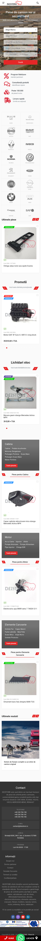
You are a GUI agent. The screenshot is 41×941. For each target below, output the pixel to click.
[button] (6, 348)
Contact (10, 868)
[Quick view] (37, 226)
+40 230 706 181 (21, 814)
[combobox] (20, 30)
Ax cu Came (9, 542)
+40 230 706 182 (21, 817)
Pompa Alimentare (27, 544)
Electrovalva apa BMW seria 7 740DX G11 (20, 609)
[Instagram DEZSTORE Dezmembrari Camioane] (18, 917)
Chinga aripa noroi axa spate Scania (18, 266)
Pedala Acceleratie (19, 448)
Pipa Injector (9, 547)
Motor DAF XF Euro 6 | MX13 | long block (20, 335)
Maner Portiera (10, 460)
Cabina (9, 444)
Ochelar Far (9, 629)
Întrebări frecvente (10, 871)
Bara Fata (21, 632)
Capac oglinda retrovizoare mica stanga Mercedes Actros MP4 (20, 522)
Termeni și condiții (10, 875)
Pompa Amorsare (11, 544)
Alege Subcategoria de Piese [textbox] (16, 54)
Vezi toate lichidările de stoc (20, 368)
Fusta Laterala (10, 632)
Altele (25, 542)
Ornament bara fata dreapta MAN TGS (19, 702)
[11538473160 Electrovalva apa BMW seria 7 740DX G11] (20, 586)
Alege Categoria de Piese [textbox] (15, 48)
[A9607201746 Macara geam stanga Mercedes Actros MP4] (20, 392)
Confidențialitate (10, 878)
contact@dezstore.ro (20, 826)
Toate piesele (11, 465)
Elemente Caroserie (16, 624)
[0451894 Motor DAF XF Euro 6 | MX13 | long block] (20, 312)
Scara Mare (25, 454)
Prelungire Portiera (12, 454)
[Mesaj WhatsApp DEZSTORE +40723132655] (20, 939)
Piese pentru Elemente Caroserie (20, 653)
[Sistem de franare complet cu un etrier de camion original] (20, 740)
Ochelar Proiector (11, 638)
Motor (8, 537)
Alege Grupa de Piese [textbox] (13, 42)
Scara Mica (9, 635)
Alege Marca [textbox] (10, 30)
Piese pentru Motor (20, 562)
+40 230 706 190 (21, 812)
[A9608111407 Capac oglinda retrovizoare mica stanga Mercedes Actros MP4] (20, 498)
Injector (19, 542)
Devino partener (10, 864)
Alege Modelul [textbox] (11, 36)
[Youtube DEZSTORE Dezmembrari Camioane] (23, 917)
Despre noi (10, 861)
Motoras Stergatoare (13, 451)
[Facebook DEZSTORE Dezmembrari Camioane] (13, 917)
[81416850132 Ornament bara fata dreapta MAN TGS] (20, 679)
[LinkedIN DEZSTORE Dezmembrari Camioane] (28, 917)
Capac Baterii (20, 629)
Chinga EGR (20, 547)
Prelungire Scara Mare (13, 457)
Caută (20, 62)
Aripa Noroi (19, 635)
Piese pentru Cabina (20, 474)
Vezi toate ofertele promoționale (20, 287)
